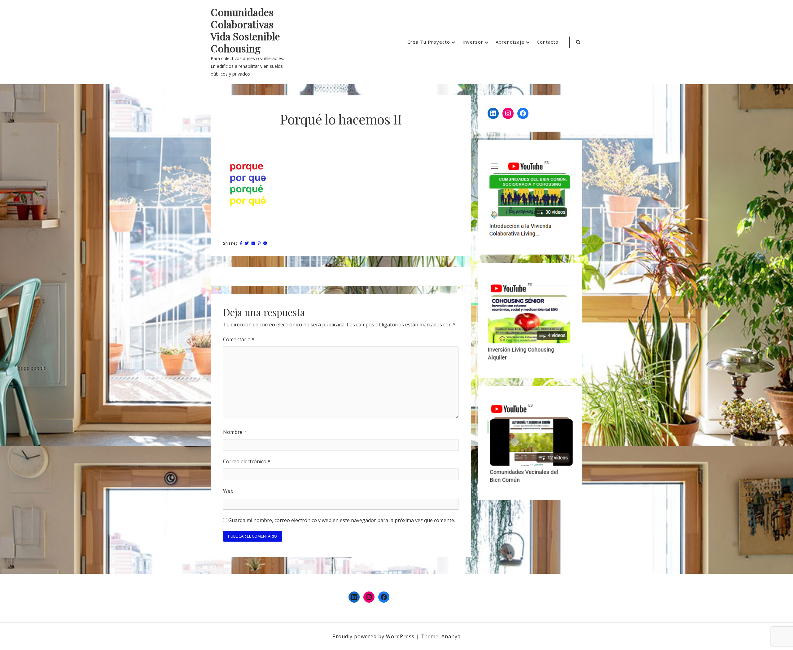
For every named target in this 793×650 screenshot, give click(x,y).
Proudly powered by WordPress (374, 636)
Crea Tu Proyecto (428, 42)
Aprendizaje (510, 42)
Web (228, 490)
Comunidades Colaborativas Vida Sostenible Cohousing (245, 30)
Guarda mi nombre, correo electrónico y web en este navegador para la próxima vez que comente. (341, 520)
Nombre (235, 432)
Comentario (239, 339)
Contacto (548, 42)
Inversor (472, 42)
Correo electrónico (246, 461)
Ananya (451, 636)
